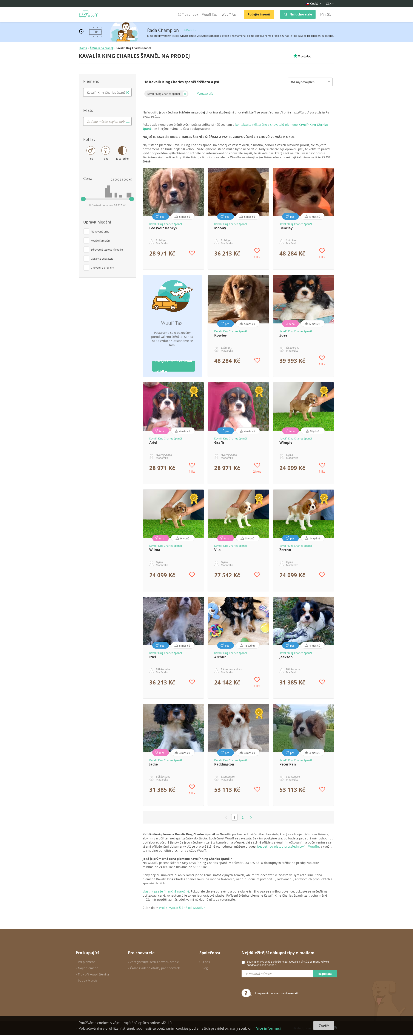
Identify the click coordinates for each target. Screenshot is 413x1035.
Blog (205, 968)
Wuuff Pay (229, 14)
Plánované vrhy (100, 231)
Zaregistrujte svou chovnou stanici (155, 962)
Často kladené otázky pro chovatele (155, 968)
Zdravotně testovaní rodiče (107, 249)
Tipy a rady (190, 14)
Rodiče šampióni (100, 240)
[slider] (83, 199)
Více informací (268, 1028)
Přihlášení (327, 14)
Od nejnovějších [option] (302, 82)
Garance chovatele (102, 258)
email (294, 993)
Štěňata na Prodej (101, 48)
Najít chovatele (301, 14)
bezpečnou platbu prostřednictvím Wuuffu (288, 846)
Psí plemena (87, 962)
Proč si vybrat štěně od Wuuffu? (182, 908)
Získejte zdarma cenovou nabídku (173, 366)
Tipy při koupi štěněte (93, 974)
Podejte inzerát (259, 14)
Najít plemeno (88, 968)
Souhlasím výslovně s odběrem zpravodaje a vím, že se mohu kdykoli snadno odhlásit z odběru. (288, 963)
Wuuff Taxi (209, 14)
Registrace (325, 974)
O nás (206, 962)
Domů (83, 48)
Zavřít (324, 1025)
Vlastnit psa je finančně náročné (166, 891)
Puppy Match (87, 980)
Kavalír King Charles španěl (163, 93)
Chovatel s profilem (102, 267)
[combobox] (107, 92)
